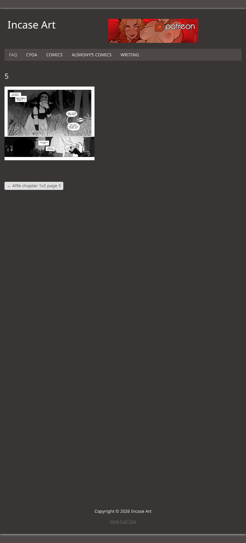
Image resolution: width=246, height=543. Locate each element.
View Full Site (123, 521)
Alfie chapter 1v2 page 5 (34, 185)
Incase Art (32, 24)
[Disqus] (123, 274)
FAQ (13, 55)
